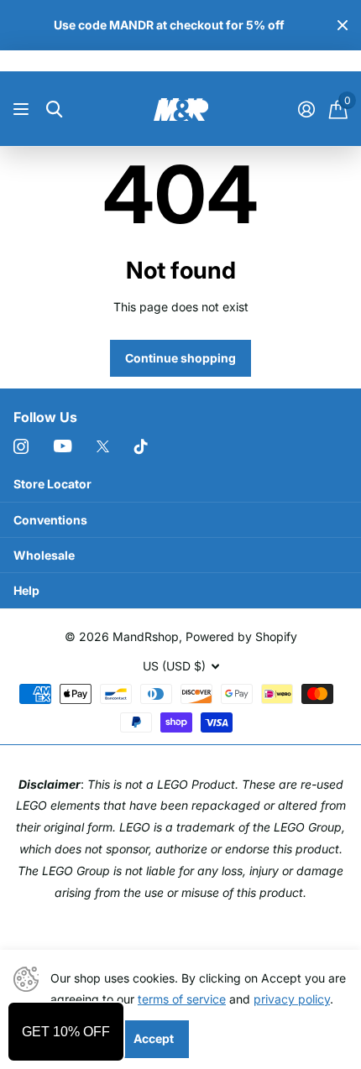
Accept (153, 1038)
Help (26, 590)
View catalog (23, 109)
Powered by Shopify (241, 636)
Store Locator (52, 484)
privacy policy (292, 999)
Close (342, 25)
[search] (54, 109)
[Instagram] (21, 446)
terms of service (182, 999)
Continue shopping (180, 358)
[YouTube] (62, 446)
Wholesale (44, 555)
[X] (103, 446)
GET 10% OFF (66, 1032)
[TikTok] (141, 446)
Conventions (50, 520)
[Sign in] (306, 109)
